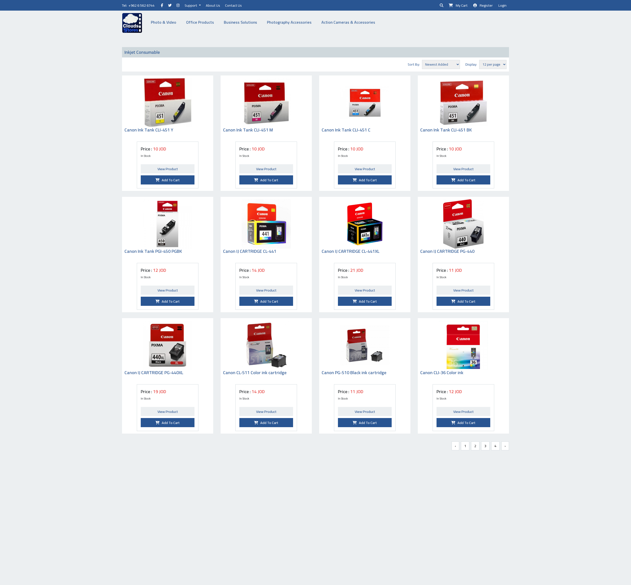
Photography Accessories (289, 22)
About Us (213, 5)
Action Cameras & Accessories (348, 22)
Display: (471, 64)
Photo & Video (163, 22)
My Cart (460, 5)
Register (485, 5)
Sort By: (414, 64)
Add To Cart (169, 180)
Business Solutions (240, 22)
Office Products (200, 22)
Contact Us (233, 5)
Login (502, 5)
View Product (168, 168)
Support (191, 5)
